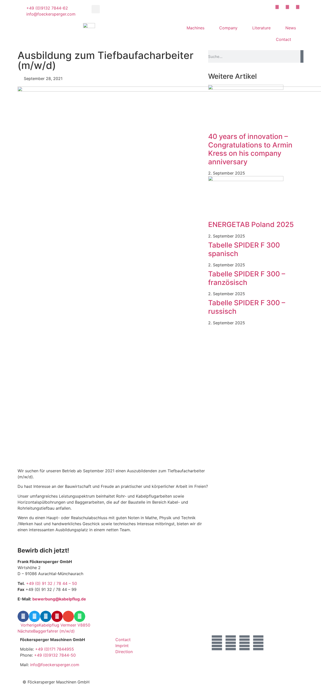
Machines (195, 27)
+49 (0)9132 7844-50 (55, 655)
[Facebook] (230, 643)
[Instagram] (217, 643)
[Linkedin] (258, 643)
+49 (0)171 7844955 (54, 649)
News (290, 27)
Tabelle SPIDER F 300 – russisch (246, 307)
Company (228, 27)
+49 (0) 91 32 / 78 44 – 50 (51, 583)
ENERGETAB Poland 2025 (251, 224)
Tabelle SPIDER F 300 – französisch (246, 278)
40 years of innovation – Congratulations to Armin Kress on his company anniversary (250, 149)
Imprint (122, 645)
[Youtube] (244, 643)
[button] (96, 9)
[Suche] (301, 56)
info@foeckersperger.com (54, 664)
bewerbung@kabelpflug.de (59, 598)
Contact (283, 39)
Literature (261, 27)
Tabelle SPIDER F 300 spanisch (244, 249)
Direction (124, 651)
